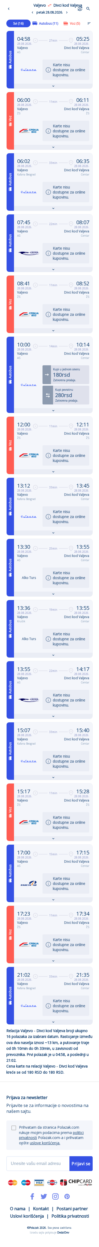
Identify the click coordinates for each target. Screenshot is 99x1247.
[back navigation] (9, 8)
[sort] (89, 23)
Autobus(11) (48, 23)
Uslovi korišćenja (27, 1216)
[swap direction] (49, 5)
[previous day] (32, 12)
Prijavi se (81, 1164)
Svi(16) (18, 23)
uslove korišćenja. (45, 1142)
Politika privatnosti (70, 1216)
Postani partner (72, 1209)
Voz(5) (75, 23)
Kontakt (41, 1209)
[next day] (66, 12)
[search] (88, 8)
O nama (17, 1209)
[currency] (80, 8)
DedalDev (63, 1232)
